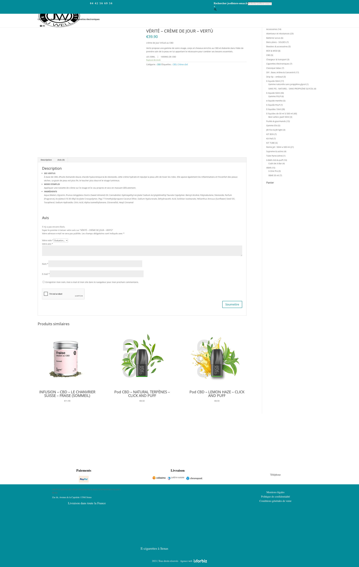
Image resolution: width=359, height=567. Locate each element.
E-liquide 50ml (273, 81)
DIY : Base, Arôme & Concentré (280, 72)
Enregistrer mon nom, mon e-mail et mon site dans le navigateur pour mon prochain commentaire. (92, 282)
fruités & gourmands (276, 121)
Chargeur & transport (276, 59)
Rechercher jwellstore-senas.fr (231, 3)
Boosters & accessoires (277, 46)
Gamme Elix (271, 125)
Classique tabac (273, 68)
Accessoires (271, 29)
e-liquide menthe (274, 100)
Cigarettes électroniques (277, 63)
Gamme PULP (274, 96)
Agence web (186, 561)
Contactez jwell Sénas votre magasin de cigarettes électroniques (69, 19)
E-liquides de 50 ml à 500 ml (279, 113)
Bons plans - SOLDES (276, 42)
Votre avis (47, 244)
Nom (45, 264)
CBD (159, 64)
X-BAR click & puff (274, 160)
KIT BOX (270, 134)
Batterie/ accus (273, 38)
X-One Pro (273, 171)
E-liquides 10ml (273, 109)
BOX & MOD (272, 50)
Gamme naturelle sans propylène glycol (287, 84)
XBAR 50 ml (273, 175)
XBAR (268, 167)
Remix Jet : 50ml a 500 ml (278, 147)
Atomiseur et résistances (278, 33)
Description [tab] (46, 159)
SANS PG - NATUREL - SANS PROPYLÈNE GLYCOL (290, 88)
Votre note (47, 240)
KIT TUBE (270, 143)
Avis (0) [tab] (61, 159)
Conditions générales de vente (275, 501)
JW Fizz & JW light (274, 129)
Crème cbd (183, 64)
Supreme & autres (274, 151)
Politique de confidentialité (275, 496)
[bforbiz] (200, 561)
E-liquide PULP (273, 105)
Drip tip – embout (274, 76)
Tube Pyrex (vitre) (274, 155)
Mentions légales (275, 492)
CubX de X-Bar (275, 163)
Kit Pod (269, 138)
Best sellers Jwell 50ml (278, 117)
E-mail (46, 274)
